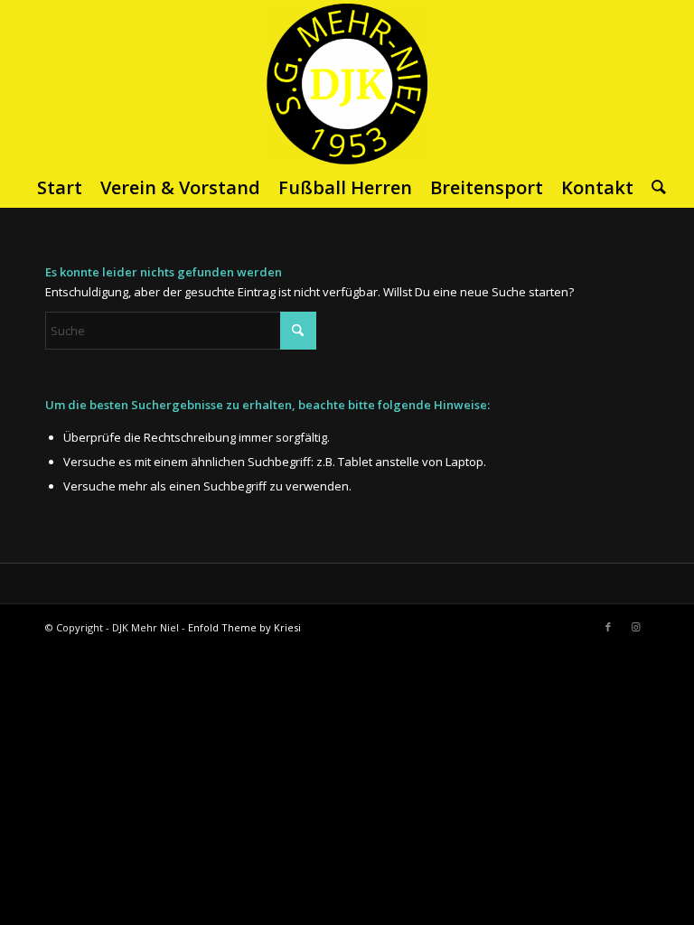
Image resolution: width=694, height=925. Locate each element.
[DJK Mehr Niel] (347, 83)
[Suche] (654, 187)
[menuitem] (59, 187)
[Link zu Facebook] (608, 626)
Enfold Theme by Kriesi (244, 627)
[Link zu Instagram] (635, 626)
